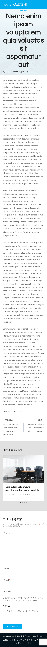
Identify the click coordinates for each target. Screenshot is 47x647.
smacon (8, 72)
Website (7, 591)
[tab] (20, 502)
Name (7, 568)
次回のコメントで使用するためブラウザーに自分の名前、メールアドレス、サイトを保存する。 (24, 599)
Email (7, 580)
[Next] (41, 478)
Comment (9, 533)
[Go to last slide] (6, 478)
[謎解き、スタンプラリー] (15, 4)
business (23, 10)
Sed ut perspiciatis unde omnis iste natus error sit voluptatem (11, 427)
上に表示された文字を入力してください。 (21, 611)
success (17, 411)
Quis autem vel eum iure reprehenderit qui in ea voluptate (35, 425)
